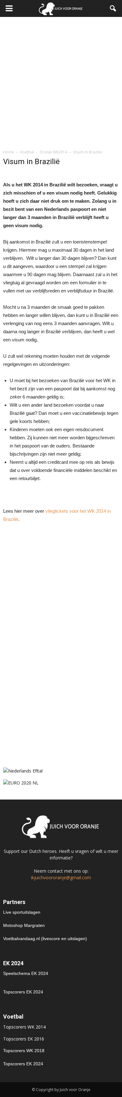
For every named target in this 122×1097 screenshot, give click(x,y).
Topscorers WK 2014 (24, 1027)
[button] (113, 8)
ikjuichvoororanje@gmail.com (61, 877)
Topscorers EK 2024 (23, 991)
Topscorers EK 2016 (23, 1039)
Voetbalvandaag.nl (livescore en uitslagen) (45, 938)
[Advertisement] (61, 81)
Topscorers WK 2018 (23, 1050)
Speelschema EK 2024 (25, 973)
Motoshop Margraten (24, 925)
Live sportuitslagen (21, 912)
